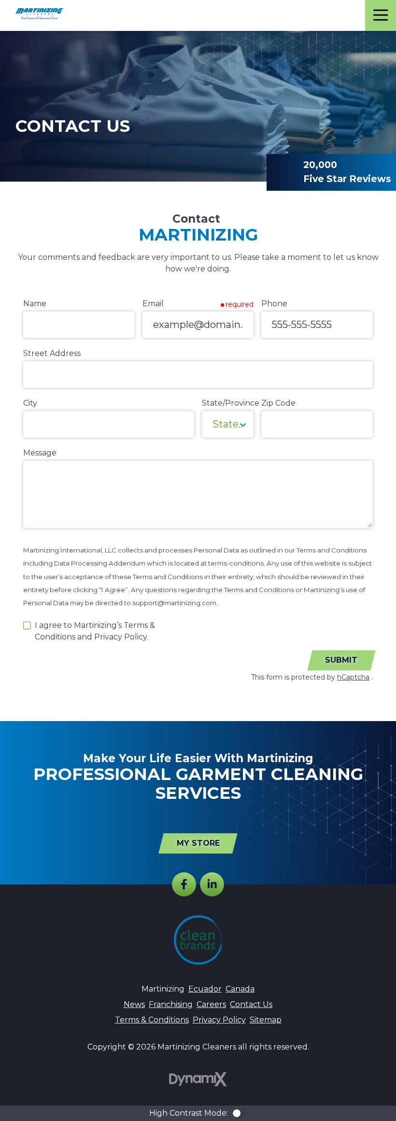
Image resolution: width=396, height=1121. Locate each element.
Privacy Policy (219, 1019)
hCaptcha (353, 677)
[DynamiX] (198, 1079)
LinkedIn (212, 884)
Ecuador (205, 988)
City (30, 403)
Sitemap (266, 1019)
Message (40, 452)
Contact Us (251, 1004)
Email (153, 303)
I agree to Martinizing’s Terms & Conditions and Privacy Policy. (95, 631)
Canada (240, 988)
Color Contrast (239, 1113)
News (134, 1004)
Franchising (171, 1004)
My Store (198, 843)
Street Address (52, 353)
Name (34, 303)
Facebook (184, 884)
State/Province (230, 403)
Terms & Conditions (152, 1019)
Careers (211, 1004)
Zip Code (278, 403)
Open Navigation (380, 15)
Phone (274, 303)
